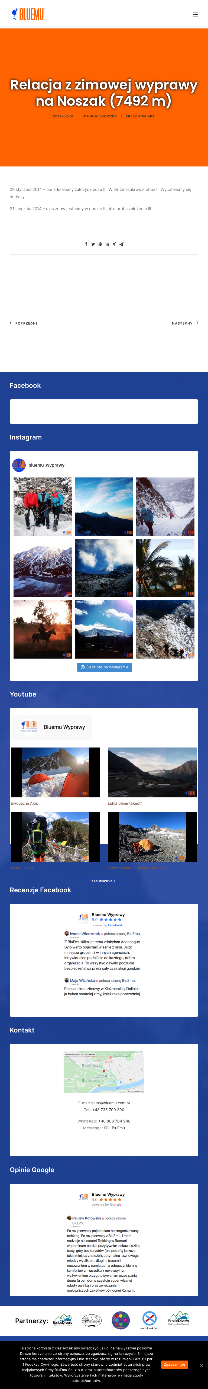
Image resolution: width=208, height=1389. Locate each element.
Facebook (25, 385)
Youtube (23, 694)
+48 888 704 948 (114, 1121)
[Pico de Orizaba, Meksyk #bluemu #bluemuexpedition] (104, 568)
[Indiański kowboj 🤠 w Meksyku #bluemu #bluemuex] (43, 629)
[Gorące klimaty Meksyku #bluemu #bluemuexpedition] (165, 568)
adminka (146, 116)
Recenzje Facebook (40, 890)
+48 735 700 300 (108, 1109)
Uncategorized (102, 116)
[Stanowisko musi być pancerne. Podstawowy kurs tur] (43, 506)
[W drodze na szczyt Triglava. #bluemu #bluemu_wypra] (165, 629)
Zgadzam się (175, 1364)
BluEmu (118, 1127)
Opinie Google (32, 1170)
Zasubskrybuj (104, 881)
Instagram (26, 437)
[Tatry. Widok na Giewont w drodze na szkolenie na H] (104, 506)
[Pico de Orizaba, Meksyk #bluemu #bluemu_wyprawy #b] (104, 629)
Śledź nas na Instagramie (107, 667)
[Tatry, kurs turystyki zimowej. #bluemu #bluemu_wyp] (43, 568)
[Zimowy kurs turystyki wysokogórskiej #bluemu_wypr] (165, 506)
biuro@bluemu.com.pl (110, 1103)
